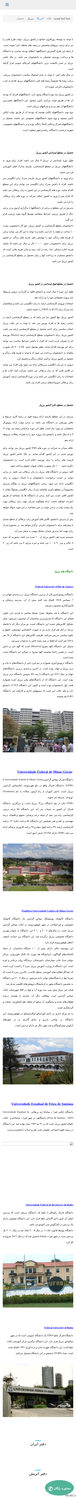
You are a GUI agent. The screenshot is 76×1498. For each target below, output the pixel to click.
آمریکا (40, 18)
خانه (49, 18)
